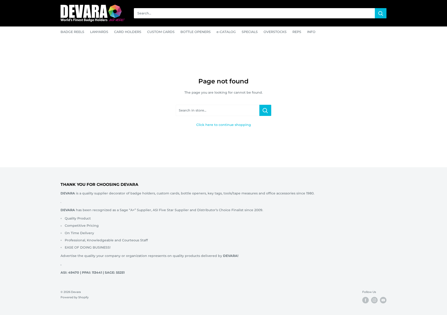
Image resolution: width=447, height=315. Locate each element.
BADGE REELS (72, 32)
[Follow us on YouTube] (383, 300)
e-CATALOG (226, 32)
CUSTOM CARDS (161, 32)
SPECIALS (250, 32)
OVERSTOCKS (275, 32)
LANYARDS (99, 32)
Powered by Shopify (75, 297)
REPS (296, 32)
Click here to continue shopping (223, 125)
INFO (311, 32)
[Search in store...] (265, 110)
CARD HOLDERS (127, 32)
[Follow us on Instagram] (374, 300)
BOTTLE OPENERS (195, 32)
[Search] (380, 13)
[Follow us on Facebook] (365, 300)
